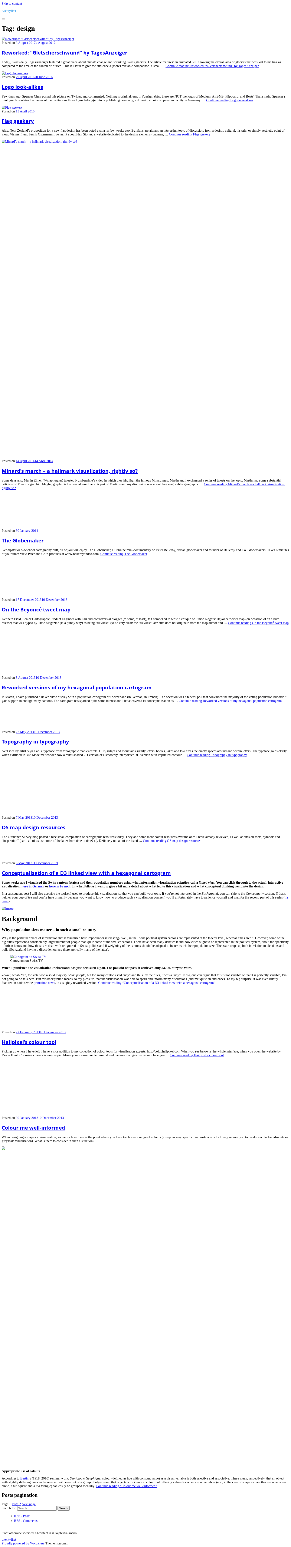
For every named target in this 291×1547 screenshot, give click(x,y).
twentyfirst (9, 11)
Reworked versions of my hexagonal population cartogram (77, 959)
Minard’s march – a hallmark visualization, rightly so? (70, 470)
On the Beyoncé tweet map (36, 609)
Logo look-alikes (22, 86)
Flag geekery (18, 120)
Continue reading (212, 66)
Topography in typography (35, 1309)
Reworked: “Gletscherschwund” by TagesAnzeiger (64, 52)
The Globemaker (23, 540)
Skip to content (12, 3)
